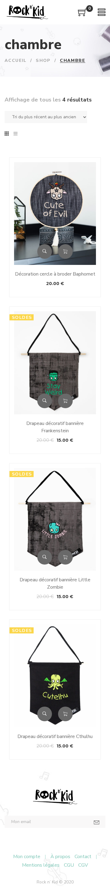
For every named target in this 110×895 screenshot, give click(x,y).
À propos (60, 856)
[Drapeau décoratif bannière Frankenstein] (55, 362)
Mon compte (26, 856)
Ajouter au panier (65, 251)
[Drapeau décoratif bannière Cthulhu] (55, 675)
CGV (83, 865)
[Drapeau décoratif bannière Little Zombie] (55, 519)
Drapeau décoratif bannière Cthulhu (55, 736)
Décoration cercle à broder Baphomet (55, 274)
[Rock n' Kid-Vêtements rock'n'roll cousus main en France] (27, 12)
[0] (82, 14)
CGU (69, 865)
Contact (83, 856)
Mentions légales (41, 865)
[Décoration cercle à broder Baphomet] (55, 213)
